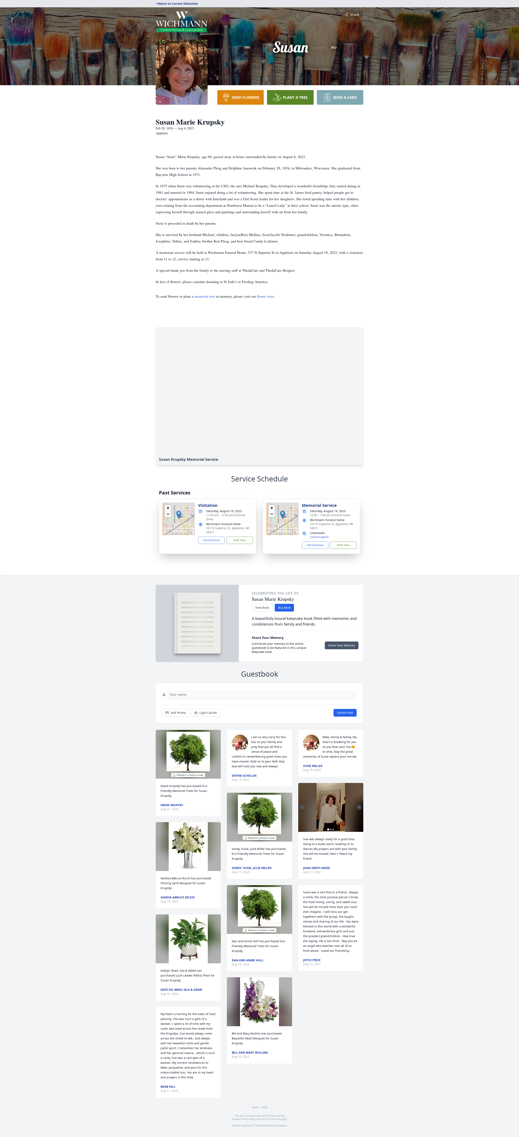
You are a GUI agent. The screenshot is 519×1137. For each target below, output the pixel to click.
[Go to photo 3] (333, 829)
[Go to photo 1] (328, 829)
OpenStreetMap (264, 1125)
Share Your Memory (341, 645)
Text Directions (211, 540)
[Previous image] (302, 807)
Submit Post (345, 713)
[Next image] (359, 807)
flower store (265, 296)
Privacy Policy (248, 1119)
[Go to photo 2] (330, 829)
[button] (178, 514)
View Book (262, 607)
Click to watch (319, 537)
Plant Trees (239, 540)
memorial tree (204, 296)
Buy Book (284, 607)
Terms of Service (270, 1119)
